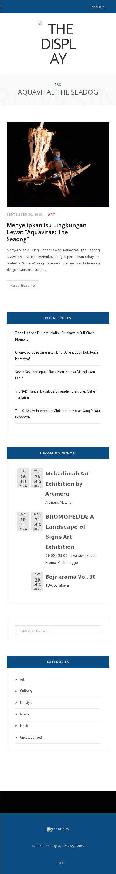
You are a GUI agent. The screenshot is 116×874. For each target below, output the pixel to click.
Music (24, 726)
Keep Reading (23, 285)
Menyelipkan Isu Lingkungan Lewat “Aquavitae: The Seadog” (47, 232)
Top (59, 862)
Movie (24, 714)
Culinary (26, 691)
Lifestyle (26, 702)
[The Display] (58, 43)
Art (51, 214)
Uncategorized (31, 737)
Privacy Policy (74, 846)
